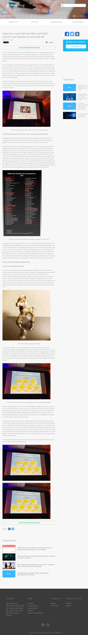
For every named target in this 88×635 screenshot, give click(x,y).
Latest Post (13, 22)
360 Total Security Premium (15, 608)
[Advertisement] (75, 65)
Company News (56, 22)
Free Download (75, 46)
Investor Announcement (35, 613)
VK (77, 34)
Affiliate (68, 603)
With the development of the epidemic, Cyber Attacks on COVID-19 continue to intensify (36, 557)
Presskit (30, 610)
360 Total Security (11, 603)
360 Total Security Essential (15, 606)
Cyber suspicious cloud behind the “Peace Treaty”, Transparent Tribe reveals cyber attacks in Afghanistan (35, 565)
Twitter (72, 34)
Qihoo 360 (54, 606)
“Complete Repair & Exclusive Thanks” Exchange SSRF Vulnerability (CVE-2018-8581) (33, 574)
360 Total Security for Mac (14, 610)
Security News (32, 608)
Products (34, 22)
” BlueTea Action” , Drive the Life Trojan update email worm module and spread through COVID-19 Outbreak (34, 548)
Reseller (68, 606)
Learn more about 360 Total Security (29, 47)
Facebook (67, 34)
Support (53, 603)
